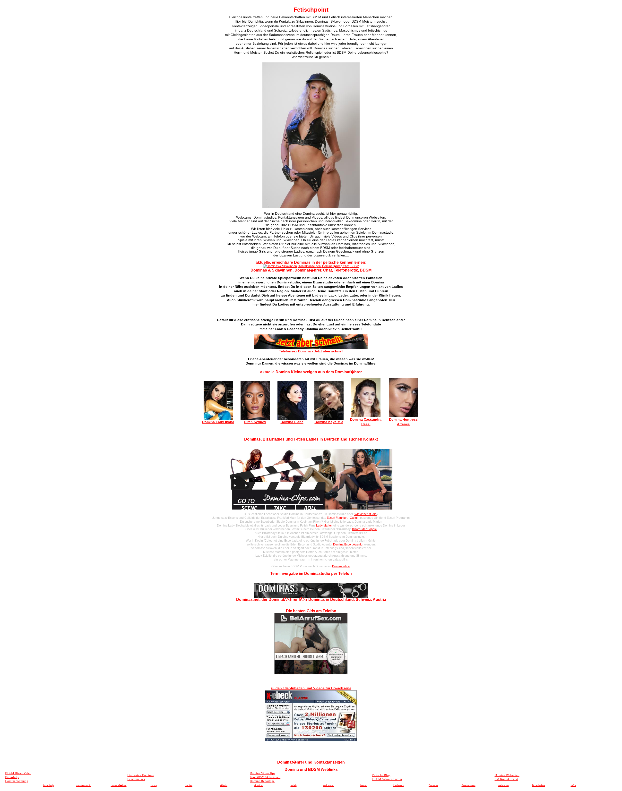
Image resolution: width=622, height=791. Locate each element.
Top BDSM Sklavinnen (265, 777)
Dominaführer (341, 566)
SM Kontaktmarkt (506, 779)
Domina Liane (292, 422)
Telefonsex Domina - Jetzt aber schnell (311, 351)
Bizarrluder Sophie (364, 529)
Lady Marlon (324, 525)
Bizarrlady (12, 777)
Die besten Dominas (140, 775)
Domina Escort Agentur (348, 544)
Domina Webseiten (507, 775)
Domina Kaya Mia (329, 422)
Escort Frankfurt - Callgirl (343, 517)
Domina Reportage (262, 781)
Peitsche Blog (381, 775)
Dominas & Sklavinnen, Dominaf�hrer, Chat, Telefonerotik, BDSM (311, 270)
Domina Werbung (16, 781)
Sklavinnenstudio (365, 514)
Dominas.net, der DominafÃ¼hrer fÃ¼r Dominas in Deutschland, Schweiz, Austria (311, 599)
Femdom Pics (136, 779)
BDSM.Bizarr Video (18, 773)
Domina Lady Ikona (218, 422)
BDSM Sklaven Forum (387, 779)
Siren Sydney (255, 422)
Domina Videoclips (262, 773)
